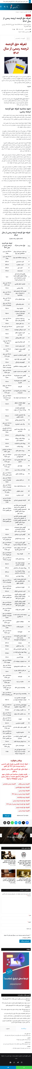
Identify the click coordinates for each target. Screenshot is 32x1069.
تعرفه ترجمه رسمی (24, 791)
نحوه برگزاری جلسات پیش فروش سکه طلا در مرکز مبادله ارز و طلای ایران (24, 880)
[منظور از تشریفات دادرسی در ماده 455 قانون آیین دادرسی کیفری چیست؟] (8, 873)
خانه (29, 12)
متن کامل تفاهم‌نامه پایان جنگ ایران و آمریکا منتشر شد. (17, 1013)
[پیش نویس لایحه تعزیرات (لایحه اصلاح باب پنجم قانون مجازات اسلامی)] (8, 855)
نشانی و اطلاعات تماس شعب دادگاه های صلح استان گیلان (16, 1018)
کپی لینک (7, 815)
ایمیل (29, 922)
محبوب (8, 1028)
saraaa (28, 1046)
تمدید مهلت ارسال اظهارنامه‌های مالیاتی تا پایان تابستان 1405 (16, 1003)
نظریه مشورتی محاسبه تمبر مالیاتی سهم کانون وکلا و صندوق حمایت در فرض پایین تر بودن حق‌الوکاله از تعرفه (14, 776)
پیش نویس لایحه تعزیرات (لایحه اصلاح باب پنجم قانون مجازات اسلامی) (9, 862)
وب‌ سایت (28, 928)
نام (30, 915)
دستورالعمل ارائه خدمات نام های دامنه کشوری (16, 837)
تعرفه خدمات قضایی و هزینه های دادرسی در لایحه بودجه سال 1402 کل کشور (14, 765)
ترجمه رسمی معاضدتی (9, 784)
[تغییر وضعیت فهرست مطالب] (27, 38)
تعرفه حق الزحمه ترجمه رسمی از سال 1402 (18, 804)
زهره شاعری (27, 29)
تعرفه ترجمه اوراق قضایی (22, 787)
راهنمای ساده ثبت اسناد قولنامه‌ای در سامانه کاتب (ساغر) (17, 1016)
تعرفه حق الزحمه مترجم (22, 807)
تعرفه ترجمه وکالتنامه (23, 797)
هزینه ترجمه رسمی (24, 811)
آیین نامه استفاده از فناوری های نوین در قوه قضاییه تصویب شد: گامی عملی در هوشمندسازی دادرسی (16, 1021)
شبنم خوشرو (27, 1042)
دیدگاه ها (23, 1028)
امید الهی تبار (27, 1033)
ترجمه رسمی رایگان (23, 784)
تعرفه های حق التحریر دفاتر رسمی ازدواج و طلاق (15, 770)
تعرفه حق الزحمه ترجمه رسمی (21, 801)
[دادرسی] (14, 6)
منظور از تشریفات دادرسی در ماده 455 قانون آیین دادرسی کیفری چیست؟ (9, 880)
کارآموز (28, 1038)
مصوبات (17, 12)
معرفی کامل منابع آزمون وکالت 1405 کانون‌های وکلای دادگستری (14, 1)
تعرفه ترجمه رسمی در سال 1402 (20, 794)
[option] (16, 835)
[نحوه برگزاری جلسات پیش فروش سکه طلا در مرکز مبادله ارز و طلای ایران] (24, 873)
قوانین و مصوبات (23, 12)
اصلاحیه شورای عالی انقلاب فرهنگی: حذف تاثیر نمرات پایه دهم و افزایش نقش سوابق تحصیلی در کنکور (24, 863)
